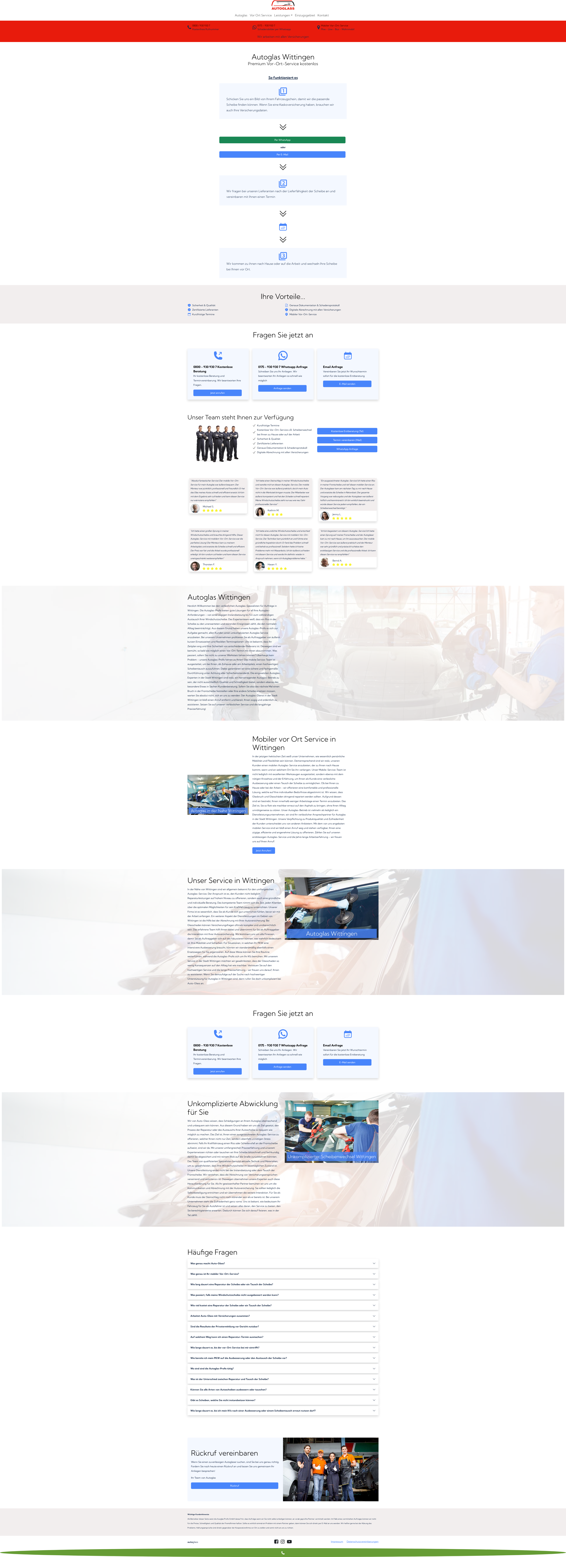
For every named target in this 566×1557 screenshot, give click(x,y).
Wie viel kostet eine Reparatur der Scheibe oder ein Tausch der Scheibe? (231, 1305)
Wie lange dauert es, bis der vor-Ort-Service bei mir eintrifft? (224, 1347)
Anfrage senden (282, 388)
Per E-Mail (282, 154)
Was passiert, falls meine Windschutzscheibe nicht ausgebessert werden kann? (234, 1294)
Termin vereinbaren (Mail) (347, 440)
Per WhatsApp (282, 139)
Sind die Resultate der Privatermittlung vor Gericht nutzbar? (224, 1326)
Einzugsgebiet (305, 15)
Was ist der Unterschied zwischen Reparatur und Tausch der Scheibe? (229, 1379)
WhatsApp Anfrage (347, 449)
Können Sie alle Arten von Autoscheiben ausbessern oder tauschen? (228, 1389)
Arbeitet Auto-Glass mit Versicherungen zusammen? (220, 1315)
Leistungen (282, 15)
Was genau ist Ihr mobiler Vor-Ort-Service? (214, 1273)
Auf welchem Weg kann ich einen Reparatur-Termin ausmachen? (226, 1336)
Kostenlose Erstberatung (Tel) (347, 431)
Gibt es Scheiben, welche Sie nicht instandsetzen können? (222, 1400)
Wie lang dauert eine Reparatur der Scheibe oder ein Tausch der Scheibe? (231, 1284)
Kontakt (323, 15)
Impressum (337, 1541)
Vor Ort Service (261, 15)
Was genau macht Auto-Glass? (207, 1263)
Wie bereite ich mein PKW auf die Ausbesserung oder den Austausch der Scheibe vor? (238, 1358)
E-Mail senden (347, 383)
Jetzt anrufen (217, 392)
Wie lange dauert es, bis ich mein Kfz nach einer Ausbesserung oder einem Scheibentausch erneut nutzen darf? (253, 1410)
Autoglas (241, 15)
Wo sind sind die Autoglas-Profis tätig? (212, 1368)
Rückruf (234, 1485)
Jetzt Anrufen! (263, 850)
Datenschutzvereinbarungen (363, 1541)
